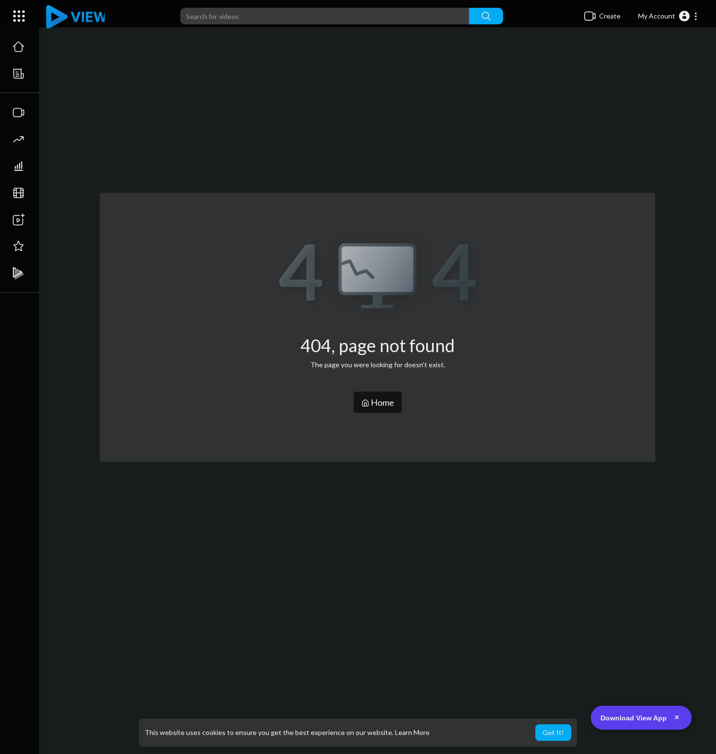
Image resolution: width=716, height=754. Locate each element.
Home (381, 402)
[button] (668, 16)
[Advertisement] (377, 115)
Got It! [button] (553, 732)
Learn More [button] (412, 732)
